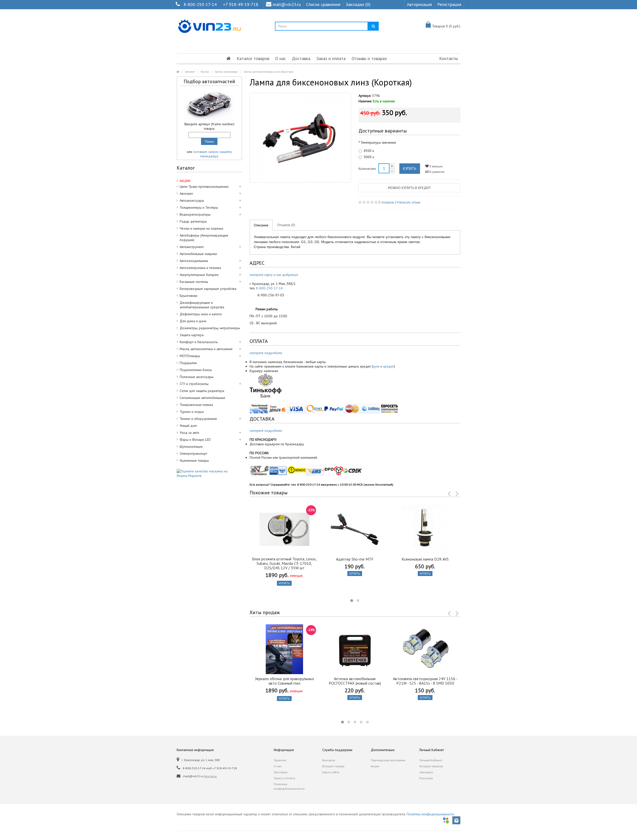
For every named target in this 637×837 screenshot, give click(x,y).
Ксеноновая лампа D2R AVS (425, 559)
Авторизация (419, 4)
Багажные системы (194, 281)
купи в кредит (383, 366)
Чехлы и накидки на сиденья (201, 228)
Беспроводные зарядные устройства (208, 288)
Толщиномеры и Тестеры (199, 207)
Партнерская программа (388, 760)
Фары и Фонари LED (195, 439)
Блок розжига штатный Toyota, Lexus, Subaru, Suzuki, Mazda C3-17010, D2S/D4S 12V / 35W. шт (284, 563)
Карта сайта (330, 772)
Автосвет (190, 71)
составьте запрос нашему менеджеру (212, 153)
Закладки (426, 772)
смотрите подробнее (266, 353)
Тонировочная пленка (196, 404)
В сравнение (437, 172)
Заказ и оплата (331, 58)
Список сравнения (323, 4)
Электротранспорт (193, 453)
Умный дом (188, 425)
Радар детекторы (193, 221)
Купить (409, 168)
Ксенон (205, 71)
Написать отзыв (408, 202)
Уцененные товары (194, 460)
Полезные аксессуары (196, 377)
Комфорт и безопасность (199, 342)
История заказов (431, 766)
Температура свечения (378, 142)
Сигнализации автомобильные (202, 397)
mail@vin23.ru (287, 4)
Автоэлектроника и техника (200, 267)
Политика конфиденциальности (289, 786)
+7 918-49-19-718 (240, 4)
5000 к (369, 157)
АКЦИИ (185, 181)
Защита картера (192, 335)
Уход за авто (189, 432)
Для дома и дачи (193, 321)
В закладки (436, 166)
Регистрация (449, 4)
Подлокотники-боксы (196, 370)
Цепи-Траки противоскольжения (204, 186)
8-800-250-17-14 (200, 4)
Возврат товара (333, 766)
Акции (375, 766)
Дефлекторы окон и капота (201, 314)
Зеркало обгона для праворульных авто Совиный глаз (284, 680)
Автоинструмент (192, 247)
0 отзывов (386, 202)
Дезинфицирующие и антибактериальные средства (202, 304)
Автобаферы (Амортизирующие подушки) (204, 237)
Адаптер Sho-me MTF (354, 559)
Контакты (448, 58)
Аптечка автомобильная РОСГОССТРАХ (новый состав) (355, 680)
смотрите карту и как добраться (274, 274)
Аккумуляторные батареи (199, 274)
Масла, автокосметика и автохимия (206, 349)
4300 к (369, 150)
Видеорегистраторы (195, 214)
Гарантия (280, 760)
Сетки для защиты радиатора (202, 390)
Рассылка (426, 778)
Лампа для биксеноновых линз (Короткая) (268, 71)
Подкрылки (188, 363)
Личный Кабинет (430, 760)
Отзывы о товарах (369, 58)
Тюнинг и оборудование (198, 418)
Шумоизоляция (191, 446)
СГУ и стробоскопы (194, 384)
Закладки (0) (358, 4)
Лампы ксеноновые (226, 71)
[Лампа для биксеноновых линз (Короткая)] (300, 138)
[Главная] (228, 59)
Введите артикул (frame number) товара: (209, 126)
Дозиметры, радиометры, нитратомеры (210, 328)
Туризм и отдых (192, 411)
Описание (261, 225)
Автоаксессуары (192, 200)
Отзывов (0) (286, 225)
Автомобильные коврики (198, 254)
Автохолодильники (194, 260)
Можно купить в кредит (409, 188)
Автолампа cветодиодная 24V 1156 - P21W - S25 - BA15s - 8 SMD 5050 (425, 680)
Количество (367, 168)
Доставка (301, 58)
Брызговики (188, 295)
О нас (280, 58)
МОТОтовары (190, 356)
